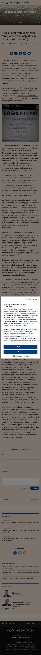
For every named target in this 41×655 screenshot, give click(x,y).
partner (28, 331)
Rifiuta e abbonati (32, 299)
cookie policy (33, 321)
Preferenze (20, 347)
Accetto (20, 352)
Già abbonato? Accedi (20, 356)
